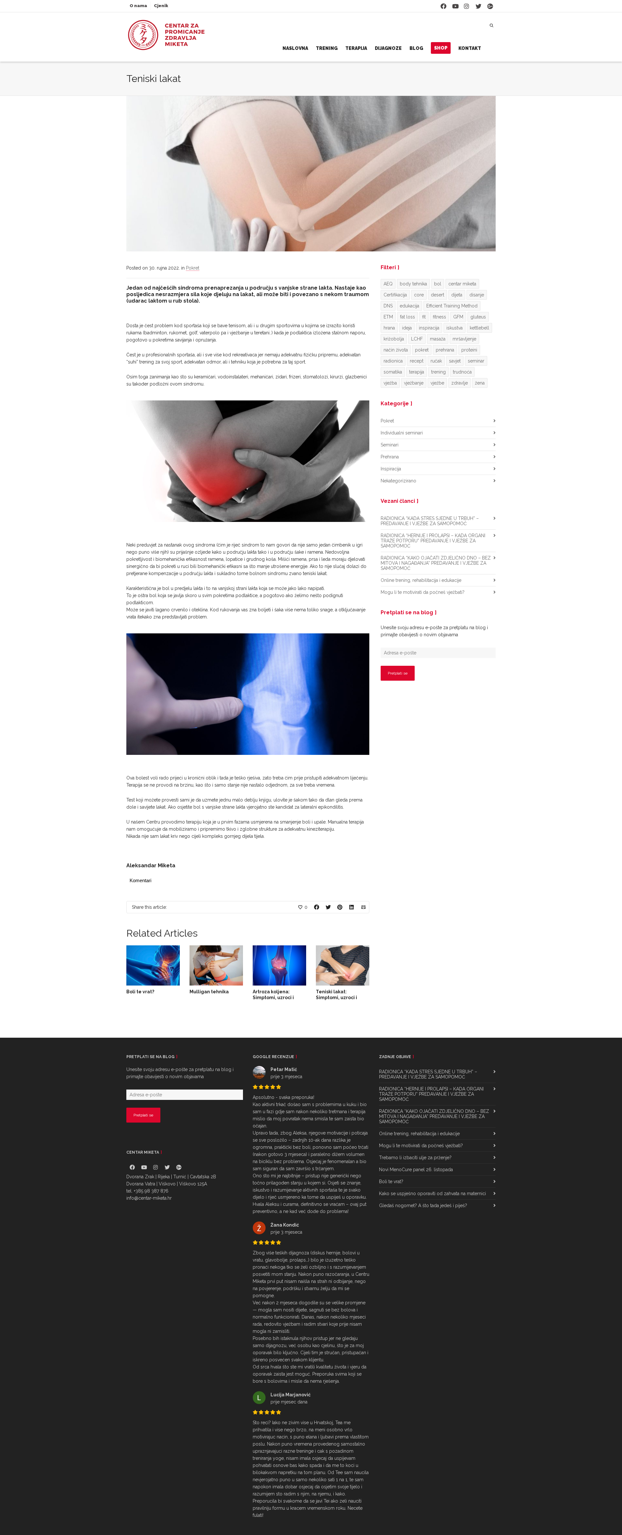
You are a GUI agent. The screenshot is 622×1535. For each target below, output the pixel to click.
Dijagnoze (388, 48)
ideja (407, 327)
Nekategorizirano (398, 480)
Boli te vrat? (140, 991)
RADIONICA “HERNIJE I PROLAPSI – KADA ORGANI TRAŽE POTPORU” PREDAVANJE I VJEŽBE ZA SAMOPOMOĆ (433, 540)
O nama (138, 5)
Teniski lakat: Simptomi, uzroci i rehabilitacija (336, 997)
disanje (476, 294)
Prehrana (390, 456)
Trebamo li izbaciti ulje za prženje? (415, 1157)
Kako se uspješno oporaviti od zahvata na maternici (432, 1193)
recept (416, 361)
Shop (440, 48)
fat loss (407, 316)
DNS (388, 305)
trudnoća (462, 372)
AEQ (388, 283)
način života (396, 349)
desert (437, 294)
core (419, 294)
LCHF (417, 338)
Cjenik (161, 5)
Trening (327, 48)
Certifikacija (395, 294)
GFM (458, 316)
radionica (393, 361)
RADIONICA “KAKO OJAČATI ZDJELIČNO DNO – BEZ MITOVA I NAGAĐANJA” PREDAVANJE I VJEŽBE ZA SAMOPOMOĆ (436, 563)
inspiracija (429, 327)
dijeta (456, 294)
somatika (393, 372)
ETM (388, 316)
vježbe (437, 383)
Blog (416, 48)
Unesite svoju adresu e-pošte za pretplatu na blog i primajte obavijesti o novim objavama (434, 631)
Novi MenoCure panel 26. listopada (416, 1169)
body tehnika (413, 283)
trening (438, 372)
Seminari (389, 444)
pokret (422, 349)
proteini (469, 349)
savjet (455, 361)
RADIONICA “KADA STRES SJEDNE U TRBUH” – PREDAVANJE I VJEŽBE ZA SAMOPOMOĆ (430, 521)
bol (437, 283)
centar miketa (462, 283)
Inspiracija (391, 468)
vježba (390, 383)
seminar (476, 361)
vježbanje (413, 383)
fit (424, 316)
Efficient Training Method (452, 305)
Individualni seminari (402, 432)
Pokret (192, 268)
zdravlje (459, 383)
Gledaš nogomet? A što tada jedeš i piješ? (423, 1205)
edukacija (409, 305)
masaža (437, 338)
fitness (439, 316)
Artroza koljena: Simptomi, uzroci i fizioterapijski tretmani (279, 997)
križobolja (394, 338)
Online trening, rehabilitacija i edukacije (421, 580)
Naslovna (295, 48)
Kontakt (469, 48)
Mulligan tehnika (209, 991)
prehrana (445, 349)
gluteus (478, 316)
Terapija (356, 48)
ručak (436, 361)
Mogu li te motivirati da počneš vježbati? (423, 592)
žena (480, 383)
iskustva (454, 327)
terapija (416, 372)
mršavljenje (464, 338)
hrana (389, 327)
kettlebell (479, 327)
